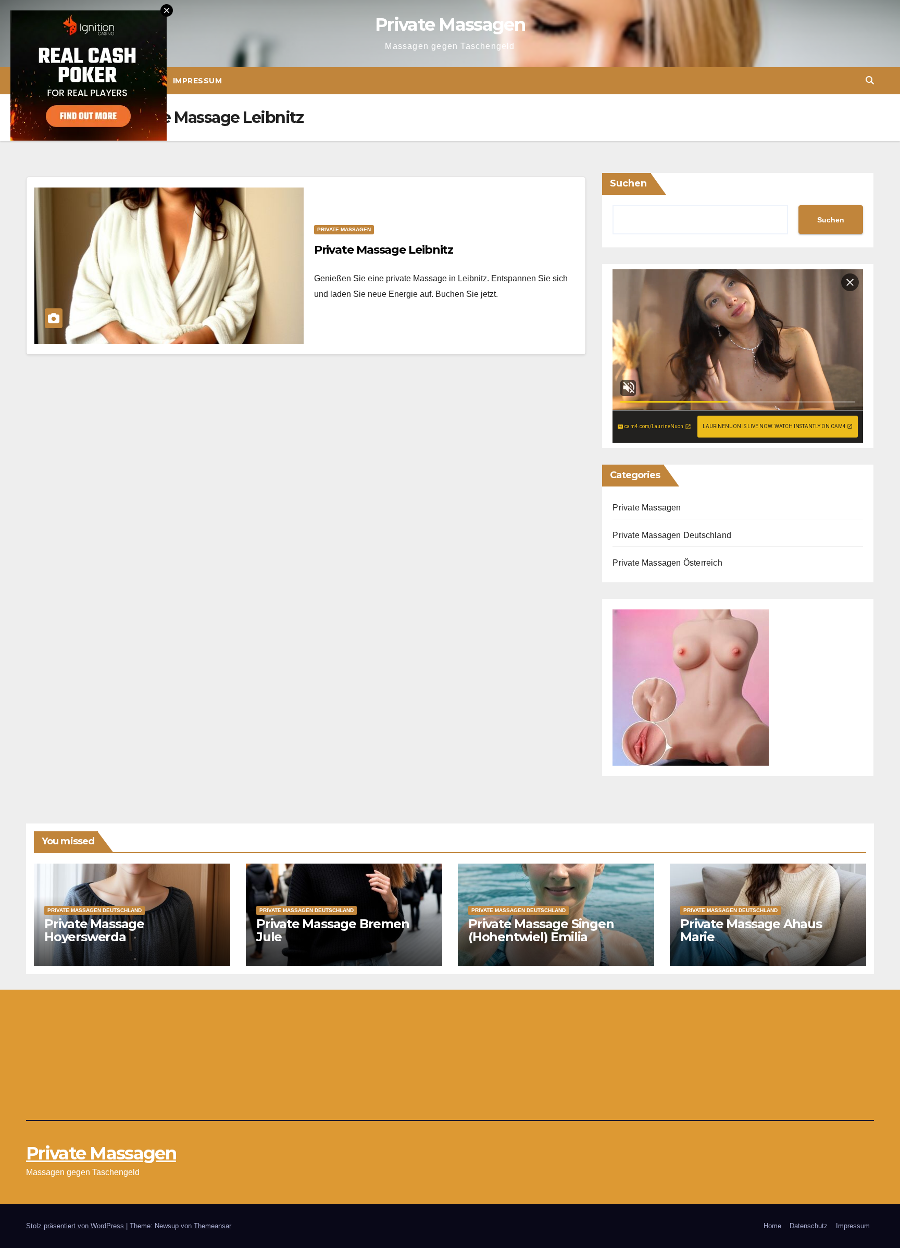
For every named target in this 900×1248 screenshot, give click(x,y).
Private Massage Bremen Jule (332, 930)
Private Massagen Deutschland (671, 535)
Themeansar (212, 1226)
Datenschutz (809, 1226)
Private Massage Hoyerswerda (94, 930)
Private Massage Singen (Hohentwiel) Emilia (541, 930)
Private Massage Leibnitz (384, 250)
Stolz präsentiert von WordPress (76, 1226)
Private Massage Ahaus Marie (751, 930)
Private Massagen (450, 24)
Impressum (197, 80)
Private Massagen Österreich (667, 562)
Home (772, 1226)
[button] (870, 80)
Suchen (628, 183)
